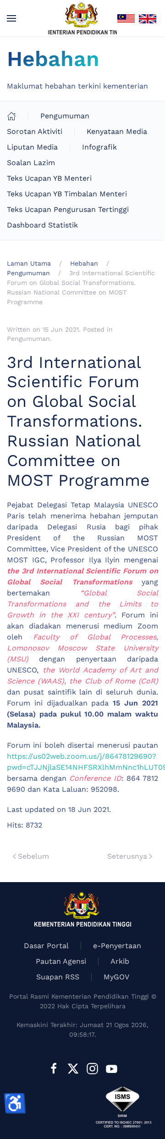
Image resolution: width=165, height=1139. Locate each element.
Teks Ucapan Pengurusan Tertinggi (68, 209)
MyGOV (116, 976)
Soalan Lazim (31, 162)
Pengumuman (64, 115)
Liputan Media (32, 147)
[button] (11, 18)
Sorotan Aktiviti (34, 131)
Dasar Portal (46, 945)
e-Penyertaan (117, 945)
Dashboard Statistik (42, 225)
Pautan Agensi (61, 961)
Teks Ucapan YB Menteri (49, 178)
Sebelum (33, 856)
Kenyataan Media (117, 131)
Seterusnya (127, 856)
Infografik (99, 147)
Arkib (119, 961)
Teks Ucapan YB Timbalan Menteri (67, 193)
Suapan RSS (57, 976)
